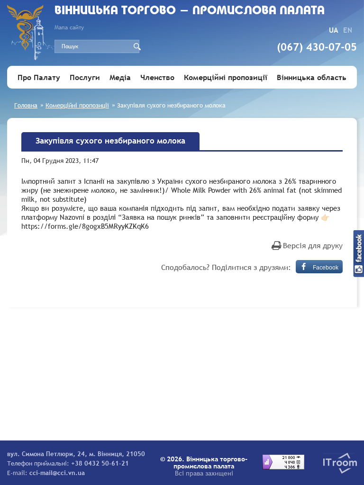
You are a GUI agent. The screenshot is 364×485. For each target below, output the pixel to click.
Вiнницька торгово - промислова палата (190, 11)
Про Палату (39, 77)
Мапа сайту (69, 27)
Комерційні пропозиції (225, 77)
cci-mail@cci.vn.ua (57, 472)
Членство (157, 77)
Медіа (120, 77)
